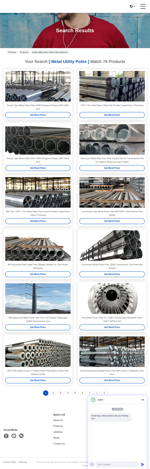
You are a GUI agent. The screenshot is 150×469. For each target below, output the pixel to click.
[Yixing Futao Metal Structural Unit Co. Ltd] (20, 6)
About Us (58, 420)
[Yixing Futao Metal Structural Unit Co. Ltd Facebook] (6, 436)
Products (24, 52)
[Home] (20, 421)
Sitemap (23, 462)
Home (13, 52)
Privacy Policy (10, 462)
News (56, 438)
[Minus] (142, 400)
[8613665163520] (13, 436)
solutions (58, 432)
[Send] (142, 464)
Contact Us (59, 443)
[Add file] (92, 464)
